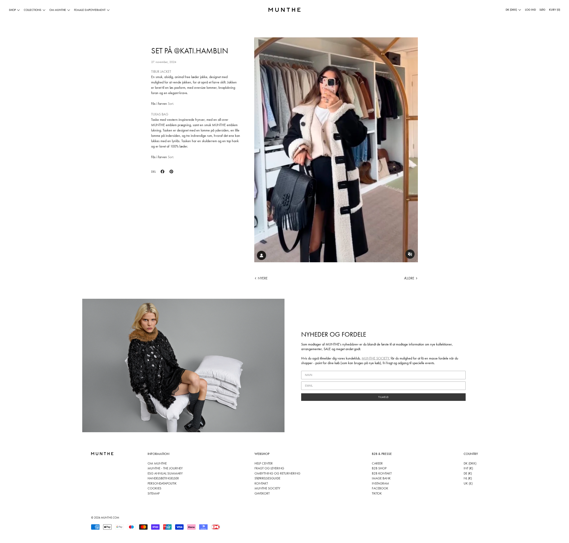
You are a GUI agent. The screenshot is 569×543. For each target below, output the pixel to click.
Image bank (381, 478)
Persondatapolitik (162, 483)
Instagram (380, 483)
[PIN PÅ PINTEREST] (171, 171)
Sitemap (154, 493)
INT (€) (468, 468)
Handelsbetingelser (163, 478)
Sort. (171, 103)
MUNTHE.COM (110, 517)
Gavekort (262, 493)
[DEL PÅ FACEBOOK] (162, 171)
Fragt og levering (269, 468)
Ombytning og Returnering (277, 473)
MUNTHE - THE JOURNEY (165, 468)
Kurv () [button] (554, 10)
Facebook (380, 488)
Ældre (409, 278)
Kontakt (261, 483)
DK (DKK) (470, 463)
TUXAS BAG (159, 114)
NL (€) (468, 478)
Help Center (263, 463)
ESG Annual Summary (165, 473)
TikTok (377, 493)
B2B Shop (379, 468)
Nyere (263, 278)
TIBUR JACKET (161, 71)
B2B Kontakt (382, 473)
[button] (542, 10)
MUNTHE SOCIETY (375, 358)
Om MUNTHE (157, 463)
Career (377, 463)
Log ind (530, 10)
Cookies (154, 488)
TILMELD (383, 397)
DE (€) (468, 473)
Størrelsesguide (267, 478)
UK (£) (468, 483)
